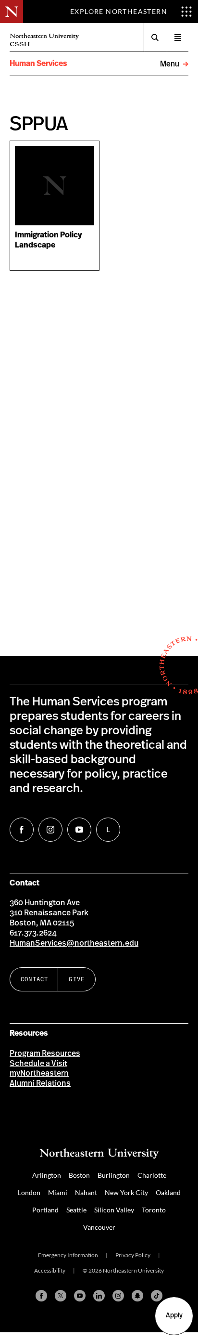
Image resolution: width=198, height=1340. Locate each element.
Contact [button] (34, 979)
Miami (57, 1192)
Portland (45, 1210)
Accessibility (49, 1270)
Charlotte (151, 1175)
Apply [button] (174, 1315)
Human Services (38, 63)
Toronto (154, 1210)
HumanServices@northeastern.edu (74, 943)
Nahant (86, 1192)
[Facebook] (41, 1295)
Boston (79, 1175)
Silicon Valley (114, 1210)
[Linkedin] (99, 1295)
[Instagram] (118, 1295)
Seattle (76, 1210)
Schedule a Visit (38, 1063)
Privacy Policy (132, 1255)
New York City (126, 1192)
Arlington (46, 1175)
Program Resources (45, 1053)
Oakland (168, 1192)
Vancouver (99, 1227)
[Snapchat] (137, 1295)
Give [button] (77, 979)
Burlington (114, 1175)
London (29, 1192)
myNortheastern (39, 1073)
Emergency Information (68, 1255)
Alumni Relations (40, 1083)
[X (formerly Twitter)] (60, 1295)
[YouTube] (80, 1295)
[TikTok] (156, 1295)
